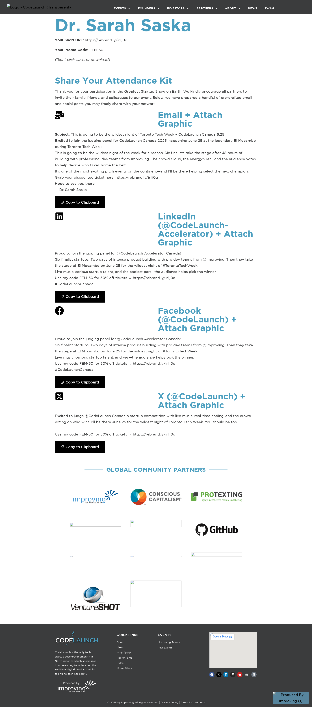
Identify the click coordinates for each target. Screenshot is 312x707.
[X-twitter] (219, 674)
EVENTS (120, 8)
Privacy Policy (169, 702)
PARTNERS (204, 8)
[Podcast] (254, 674)
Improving (127, 702)
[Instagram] (232, 674)
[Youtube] (239, 674)
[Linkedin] (226, 674)
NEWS (252, 8)
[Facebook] (211, 674)
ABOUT (230, 8)
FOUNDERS (146, 8)
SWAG (269, 8)
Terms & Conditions (192, 702)
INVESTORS (176, 8)
